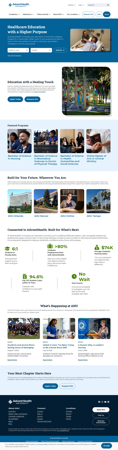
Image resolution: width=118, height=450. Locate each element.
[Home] (19, 5)
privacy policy (43, 444)
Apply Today (15, 99)
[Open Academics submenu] (19, 14)
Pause (106, 49)
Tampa (68, 416)
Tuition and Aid (42, 14)
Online (68, 419)
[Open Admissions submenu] (33, 14)
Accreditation (13, 419)
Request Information (101, 422)
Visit (99, 14)
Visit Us (39, 414)
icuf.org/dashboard (63, 430)
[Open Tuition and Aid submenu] (49, 14)
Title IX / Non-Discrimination (50, 441)
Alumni (40, 416)
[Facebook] (99, 402)
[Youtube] (105, 402)
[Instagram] (102, 402)
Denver (68, 414)
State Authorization (32, 441)
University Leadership (16, 416)
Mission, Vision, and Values (17, 414)
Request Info (88, 14)
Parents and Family (44, 421)
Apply (107, 14)
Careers (40, 419)
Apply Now (101, 410)
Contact (40, 411)
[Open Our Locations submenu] (79, 14)
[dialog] (59, 446)
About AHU (57, 14)
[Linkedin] (108, 402)
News (10, 421)
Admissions (27, 14)
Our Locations (72, 14)
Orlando (69, 411)
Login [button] (80, 5)
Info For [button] (70, 5)
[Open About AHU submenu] (63, 14)
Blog (10, 424)
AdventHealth (40, 92)
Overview (11, 411)
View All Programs (14, 55)
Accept (106, 446)
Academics (13, 14)
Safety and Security (68, 441)
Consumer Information (85, 441)
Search (59, 50)
